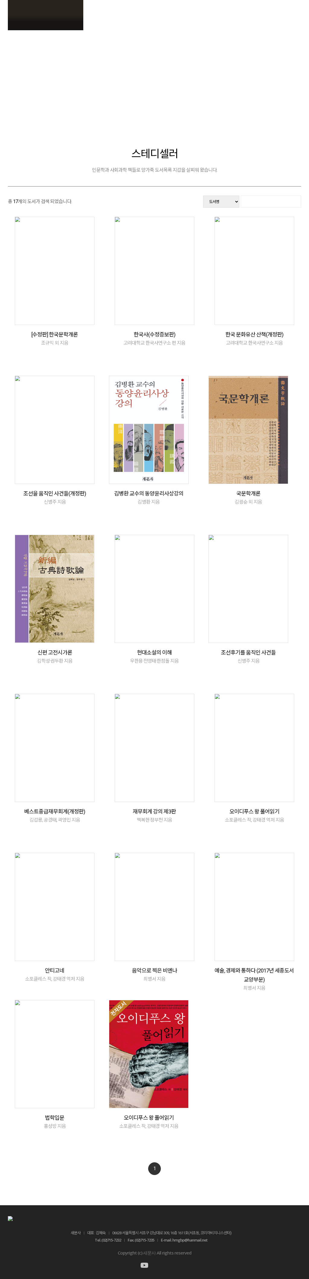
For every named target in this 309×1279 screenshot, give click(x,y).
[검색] (271, 202)
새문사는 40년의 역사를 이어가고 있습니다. (154, 72)
